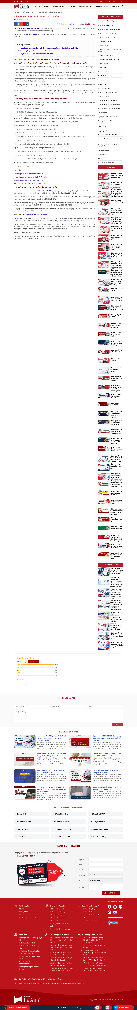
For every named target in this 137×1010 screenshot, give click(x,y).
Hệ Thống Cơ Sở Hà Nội (59, 935)
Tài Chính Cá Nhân (104, 151)
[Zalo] (115, 912)
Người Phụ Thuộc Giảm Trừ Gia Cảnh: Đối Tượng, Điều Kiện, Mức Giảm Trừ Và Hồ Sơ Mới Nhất (116, 593)
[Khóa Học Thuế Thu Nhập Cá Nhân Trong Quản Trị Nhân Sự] (104, 413)
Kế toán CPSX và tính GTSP (106, 55)
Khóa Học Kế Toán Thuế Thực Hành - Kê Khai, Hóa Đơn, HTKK (116, 211)
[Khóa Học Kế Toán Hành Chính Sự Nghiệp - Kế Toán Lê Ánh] (104, 247)
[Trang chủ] (21, 6)
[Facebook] (14, 2)
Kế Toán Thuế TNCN (24, 822)
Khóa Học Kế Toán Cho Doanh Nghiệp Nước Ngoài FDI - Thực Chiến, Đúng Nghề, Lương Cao (116, 265)
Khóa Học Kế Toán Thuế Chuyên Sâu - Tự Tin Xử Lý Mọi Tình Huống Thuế (116, 220)
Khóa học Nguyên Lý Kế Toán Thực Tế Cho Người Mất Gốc (116, 176)
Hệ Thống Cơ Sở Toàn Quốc (28, 918)
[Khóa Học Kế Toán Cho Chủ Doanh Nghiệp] (104, 238)
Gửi (117, 724)
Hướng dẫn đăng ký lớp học (60, 929)
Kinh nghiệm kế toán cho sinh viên (108, 33)
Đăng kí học (77, 1008)
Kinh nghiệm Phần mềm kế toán (108, 100)
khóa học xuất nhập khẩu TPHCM (77, 224)
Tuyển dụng (108, 2)
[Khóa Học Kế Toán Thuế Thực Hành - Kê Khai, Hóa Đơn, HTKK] (104, 211)
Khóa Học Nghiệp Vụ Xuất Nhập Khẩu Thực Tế (116, 378)
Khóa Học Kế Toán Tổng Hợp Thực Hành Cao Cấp (116, 422)
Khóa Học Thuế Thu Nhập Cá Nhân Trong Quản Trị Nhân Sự (116, 414)
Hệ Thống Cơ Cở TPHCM (92, 935)
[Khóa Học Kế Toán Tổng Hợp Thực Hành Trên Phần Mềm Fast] (104, 440)
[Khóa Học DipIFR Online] (104, 316)
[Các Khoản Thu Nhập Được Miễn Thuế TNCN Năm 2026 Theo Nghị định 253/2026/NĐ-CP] (25, 748)
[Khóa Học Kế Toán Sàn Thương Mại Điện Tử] (104, 467)
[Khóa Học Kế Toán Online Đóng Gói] (104, 351)
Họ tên (81, 860)
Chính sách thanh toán (58, 918)
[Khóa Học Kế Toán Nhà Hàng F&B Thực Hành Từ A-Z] (104, 484)
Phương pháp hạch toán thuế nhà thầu (29, 180)
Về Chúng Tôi (24, 906)
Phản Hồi (72, 6)
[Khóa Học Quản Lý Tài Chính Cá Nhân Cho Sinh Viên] (104, 545)
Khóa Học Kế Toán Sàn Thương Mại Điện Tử (116, 466)
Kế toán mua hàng (103, 45)
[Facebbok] (109, 907)
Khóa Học (46, 6)
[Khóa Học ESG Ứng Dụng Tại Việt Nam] (104, 528)
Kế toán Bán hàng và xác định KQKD (109, 59)
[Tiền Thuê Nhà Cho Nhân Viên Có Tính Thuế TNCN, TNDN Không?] (80, 765)
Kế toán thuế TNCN (104, 68)
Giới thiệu (101, 2)
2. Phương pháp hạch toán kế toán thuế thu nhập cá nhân (40, 51)
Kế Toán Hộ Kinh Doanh (91, 915)
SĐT (80, 865)
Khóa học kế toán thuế (27, 943)
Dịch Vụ (115, 6)
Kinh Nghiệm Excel (98, 822)
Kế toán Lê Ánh (31, 34)
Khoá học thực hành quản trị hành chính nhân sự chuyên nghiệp (116, 388)
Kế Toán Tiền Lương (98, 837)
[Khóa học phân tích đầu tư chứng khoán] (104, 370)
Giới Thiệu (22, 909)
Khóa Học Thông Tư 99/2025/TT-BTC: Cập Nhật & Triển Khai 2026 (116, 511)
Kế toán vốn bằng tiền (105, 41)
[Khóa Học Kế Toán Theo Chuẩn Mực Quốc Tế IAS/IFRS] (104, 431)
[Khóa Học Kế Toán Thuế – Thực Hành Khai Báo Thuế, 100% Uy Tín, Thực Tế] (104, 458)
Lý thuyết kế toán (103, 80)
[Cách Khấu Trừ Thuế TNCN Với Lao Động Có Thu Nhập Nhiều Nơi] (25, 765)
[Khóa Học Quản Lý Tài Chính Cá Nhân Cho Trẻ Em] (104, 448)
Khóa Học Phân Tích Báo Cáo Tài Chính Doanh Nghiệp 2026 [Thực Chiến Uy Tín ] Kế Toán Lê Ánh (116, 478)
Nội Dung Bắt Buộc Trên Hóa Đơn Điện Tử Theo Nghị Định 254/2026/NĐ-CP (116, 571)
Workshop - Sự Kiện (102, 6)
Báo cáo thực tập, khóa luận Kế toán (109, 108)
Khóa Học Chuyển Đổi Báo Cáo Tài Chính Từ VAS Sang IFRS (116, 308)
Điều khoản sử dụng (57, 912)
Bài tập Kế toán (102, 84)
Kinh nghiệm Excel (103, 96)
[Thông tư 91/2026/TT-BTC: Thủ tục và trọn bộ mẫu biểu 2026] (104, 627)
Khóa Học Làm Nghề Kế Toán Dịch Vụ (116, 519)
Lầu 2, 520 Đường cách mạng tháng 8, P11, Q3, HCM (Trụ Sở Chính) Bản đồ (93, 940)
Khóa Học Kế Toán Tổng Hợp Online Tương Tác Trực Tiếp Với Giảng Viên (116, 193)
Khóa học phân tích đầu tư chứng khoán (116, 369)
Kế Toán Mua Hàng (61, 814)
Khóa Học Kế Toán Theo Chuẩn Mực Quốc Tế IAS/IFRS (116, 431)
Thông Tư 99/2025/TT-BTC (106, 163)
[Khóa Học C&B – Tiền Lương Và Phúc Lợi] (104, 395)
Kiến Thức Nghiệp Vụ (91, 906)
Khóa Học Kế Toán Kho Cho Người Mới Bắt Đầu (116, 493)
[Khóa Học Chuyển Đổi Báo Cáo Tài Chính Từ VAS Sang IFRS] (104, 307)
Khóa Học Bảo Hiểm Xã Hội (114, 404)
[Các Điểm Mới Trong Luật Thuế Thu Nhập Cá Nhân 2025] (25, 782)
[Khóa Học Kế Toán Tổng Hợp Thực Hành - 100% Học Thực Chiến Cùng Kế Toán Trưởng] (104, 185)
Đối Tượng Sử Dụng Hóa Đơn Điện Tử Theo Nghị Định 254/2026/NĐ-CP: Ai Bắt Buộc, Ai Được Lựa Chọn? (116, 582)
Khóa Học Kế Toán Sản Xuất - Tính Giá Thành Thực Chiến (116, 299)
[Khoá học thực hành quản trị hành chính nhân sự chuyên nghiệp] (104, 387)
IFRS (99, 159)
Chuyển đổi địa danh (90, 921)
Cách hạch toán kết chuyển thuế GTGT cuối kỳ (31, 177)
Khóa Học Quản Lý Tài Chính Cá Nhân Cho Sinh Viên (116, 546)
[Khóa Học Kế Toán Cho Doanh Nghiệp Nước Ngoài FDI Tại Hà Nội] (104, 645)
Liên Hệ (21, 915)
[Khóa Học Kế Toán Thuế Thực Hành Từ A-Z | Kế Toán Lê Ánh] (104, 554)
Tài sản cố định (102, 127)
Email (81, 870)
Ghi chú (81, 887)
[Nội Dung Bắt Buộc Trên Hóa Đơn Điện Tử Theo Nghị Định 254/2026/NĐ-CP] (104, 571)
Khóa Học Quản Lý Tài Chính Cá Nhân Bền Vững (116, 343)
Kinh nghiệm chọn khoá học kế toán (109, 29)
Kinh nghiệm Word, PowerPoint (107, 92)
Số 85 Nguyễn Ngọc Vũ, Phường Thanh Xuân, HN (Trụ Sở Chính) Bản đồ (61, 947)
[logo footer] (27, 1003)
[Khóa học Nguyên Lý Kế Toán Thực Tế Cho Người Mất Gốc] (104, 176)
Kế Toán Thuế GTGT (98, 814)
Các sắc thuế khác (103, 76)
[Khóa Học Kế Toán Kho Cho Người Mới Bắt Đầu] (104, 492)
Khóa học (82, 875)
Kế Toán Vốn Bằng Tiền (62, 829)
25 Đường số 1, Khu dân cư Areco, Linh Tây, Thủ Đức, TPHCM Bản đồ (94, 952)
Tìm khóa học (61, 1008)
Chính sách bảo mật (57, 909)
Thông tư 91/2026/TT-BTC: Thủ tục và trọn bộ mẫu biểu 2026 (116, 626)
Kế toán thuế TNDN (104, 72)
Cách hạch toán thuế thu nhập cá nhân (28, 28)
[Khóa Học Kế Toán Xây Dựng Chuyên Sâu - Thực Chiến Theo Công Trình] (104, 282)
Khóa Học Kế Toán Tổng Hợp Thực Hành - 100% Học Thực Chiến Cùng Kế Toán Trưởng (116, 186)
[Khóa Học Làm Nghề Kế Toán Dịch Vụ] (104, 519)
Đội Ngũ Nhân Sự (25, 912)
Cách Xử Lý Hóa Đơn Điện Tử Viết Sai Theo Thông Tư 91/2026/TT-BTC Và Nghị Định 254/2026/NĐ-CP (116, 605)
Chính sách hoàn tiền (57, 921)
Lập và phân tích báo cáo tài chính (108, 117)
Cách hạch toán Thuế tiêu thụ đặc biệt (28, 183)
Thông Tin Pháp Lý (57, 906)
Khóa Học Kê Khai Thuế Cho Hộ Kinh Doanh (116, 502)
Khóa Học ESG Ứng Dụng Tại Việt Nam (116, 527)
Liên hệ (115, 2)
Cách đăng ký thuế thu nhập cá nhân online (42, 59)
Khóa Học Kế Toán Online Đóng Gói (116, 351)
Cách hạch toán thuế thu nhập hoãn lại (29, 174)
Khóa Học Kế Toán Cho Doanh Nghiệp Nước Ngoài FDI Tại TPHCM (116, 635)
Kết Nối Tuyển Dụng (59, 6)
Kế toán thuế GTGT (104, 63)
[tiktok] (27, 2)
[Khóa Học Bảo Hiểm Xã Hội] (104, 404)
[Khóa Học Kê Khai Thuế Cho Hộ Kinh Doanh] (104, 501)
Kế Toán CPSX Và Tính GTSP (101, 829)
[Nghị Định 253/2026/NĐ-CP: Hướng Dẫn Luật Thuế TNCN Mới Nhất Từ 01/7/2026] (80, 748)
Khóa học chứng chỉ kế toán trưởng (116, 201)
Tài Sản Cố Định (23, 814)
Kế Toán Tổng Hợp (89, 909)
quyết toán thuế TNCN (42, 191)
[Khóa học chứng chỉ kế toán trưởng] (104, 202)
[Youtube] (21, 2)
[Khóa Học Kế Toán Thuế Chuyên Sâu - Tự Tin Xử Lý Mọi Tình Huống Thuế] (104, 220)
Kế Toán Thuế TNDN (61, 822)
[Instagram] (24, 2)
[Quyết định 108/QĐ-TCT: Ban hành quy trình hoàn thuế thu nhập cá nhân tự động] (25, 799)
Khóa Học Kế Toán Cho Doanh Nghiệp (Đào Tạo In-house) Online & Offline (116, 273)
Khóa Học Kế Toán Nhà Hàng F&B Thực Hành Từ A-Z (116, 484)
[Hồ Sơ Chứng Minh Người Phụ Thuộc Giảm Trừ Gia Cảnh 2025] (80, 799)
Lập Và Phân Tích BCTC (62, 837)
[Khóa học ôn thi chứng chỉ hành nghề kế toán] (104, 325)
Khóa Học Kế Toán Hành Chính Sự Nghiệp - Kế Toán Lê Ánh (116, 246)
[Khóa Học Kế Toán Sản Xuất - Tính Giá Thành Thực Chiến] (104, 300)
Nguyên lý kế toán (103, 131)
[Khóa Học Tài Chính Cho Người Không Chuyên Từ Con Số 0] (104, 255)
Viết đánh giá (33, 662)
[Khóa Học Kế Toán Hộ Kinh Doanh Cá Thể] (104, 229)
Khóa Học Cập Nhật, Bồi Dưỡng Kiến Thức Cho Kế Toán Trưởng (116, 538)
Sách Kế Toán (102, 155)
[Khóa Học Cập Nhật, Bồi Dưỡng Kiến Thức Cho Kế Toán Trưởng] (104, 537)
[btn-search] (122, 6)
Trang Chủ (37, 6)
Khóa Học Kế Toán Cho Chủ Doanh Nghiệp (116, 237)
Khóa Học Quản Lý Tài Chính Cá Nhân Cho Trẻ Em (116, 449)
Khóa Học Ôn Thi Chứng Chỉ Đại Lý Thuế (115, 334)
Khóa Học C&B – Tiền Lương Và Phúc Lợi (115, 396)
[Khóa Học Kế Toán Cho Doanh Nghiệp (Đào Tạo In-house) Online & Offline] (104, 272)
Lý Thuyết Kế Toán (23, 829)
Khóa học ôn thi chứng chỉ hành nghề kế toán (115, 325)
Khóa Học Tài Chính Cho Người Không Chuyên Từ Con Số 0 (116, 255)
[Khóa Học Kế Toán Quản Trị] (104, 360)
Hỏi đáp (121, 2)
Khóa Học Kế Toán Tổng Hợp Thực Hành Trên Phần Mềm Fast (116, 441)
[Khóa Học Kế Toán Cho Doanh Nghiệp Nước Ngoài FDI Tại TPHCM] (104, 636)
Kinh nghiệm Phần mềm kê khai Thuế (109, 104)
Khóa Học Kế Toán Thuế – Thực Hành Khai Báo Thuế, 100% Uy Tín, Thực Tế (116, 459)
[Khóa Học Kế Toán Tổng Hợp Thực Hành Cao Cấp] (104, 422)
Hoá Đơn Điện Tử (23, 837)
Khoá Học (23, 935)
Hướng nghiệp (102, 113)
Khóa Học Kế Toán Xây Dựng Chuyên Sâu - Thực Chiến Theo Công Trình (116, 282)
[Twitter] (18, 2)
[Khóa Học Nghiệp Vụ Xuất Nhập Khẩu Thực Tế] (104, 378)
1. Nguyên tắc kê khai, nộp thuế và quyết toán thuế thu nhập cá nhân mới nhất (48, 48)
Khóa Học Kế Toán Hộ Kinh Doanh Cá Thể (116, 228)
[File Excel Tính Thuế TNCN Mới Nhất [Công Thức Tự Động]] (80, 782)
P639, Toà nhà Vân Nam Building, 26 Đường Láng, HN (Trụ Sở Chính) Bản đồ (62, 940)
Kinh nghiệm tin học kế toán (106, 37)
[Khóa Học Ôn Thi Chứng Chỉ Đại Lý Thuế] (104, 334)
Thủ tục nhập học (56, 915)
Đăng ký (112, 893)
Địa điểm (82, 881)
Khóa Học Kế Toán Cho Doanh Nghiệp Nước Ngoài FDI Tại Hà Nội (116, 644)
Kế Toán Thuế (87, 912)
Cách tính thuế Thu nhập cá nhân (34, 215)
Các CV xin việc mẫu (104, 88)
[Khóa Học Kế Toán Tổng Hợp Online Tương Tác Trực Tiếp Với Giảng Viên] (104, 194)
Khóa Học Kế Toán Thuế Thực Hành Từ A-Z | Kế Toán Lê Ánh (116, 555)
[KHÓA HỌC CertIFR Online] (104, 289)
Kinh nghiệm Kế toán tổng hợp (107, 21)
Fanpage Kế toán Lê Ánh (105, 562)
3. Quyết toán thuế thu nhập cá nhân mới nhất (35, 54)
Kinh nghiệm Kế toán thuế (106, 25)
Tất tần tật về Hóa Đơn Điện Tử (107, 135)
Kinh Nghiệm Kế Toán (85, 6)
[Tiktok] (120, 907)
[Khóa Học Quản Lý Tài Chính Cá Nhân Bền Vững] (104, 342)
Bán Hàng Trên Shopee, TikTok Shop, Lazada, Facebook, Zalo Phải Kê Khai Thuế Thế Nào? (116, 616)
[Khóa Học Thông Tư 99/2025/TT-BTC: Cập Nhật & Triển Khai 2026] (104, 510)
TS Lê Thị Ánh (90, 24)
